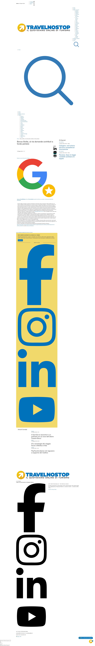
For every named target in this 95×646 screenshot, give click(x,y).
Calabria (76, 13)
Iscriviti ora (20, 240)
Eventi (19, 112)
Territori (31, 232)
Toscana (76, 30)
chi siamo (31, 1)
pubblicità (31, 2)
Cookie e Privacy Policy (52, 489)
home (74, 7)
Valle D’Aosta (76, 36)
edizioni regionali (76, 9)
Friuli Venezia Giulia (76, 18)
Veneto (76, 37)
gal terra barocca (27, 232)
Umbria (76, 34)
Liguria (76, 21)
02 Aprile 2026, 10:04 (35, 448)
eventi (74, 8)
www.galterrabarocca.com (39, 211)
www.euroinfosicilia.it (30, 225)
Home (19, 111)
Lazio (76, 20)
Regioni (19, 115)
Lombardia (77, 23)
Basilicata (77, 12)
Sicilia (76, 29)
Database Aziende (21, 113)
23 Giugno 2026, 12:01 (35, 432)
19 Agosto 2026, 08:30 (63, 152)
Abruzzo (76, 10)
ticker (31, 3)
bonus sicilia (18, 232)
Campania (77, 14)
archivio (74, 39)
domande (22, 232)
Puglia (76, 27)
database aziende (76, 38)
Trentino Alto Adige (77, 32)
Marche (76, 24)
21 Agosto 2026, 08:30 (63, 143)
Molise (76, 25)
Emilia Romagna (77, 16)
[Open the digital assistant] (91, 641)
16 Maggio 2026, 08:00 (35, 441)
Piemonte (77, 26)
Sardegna (77, 28)
